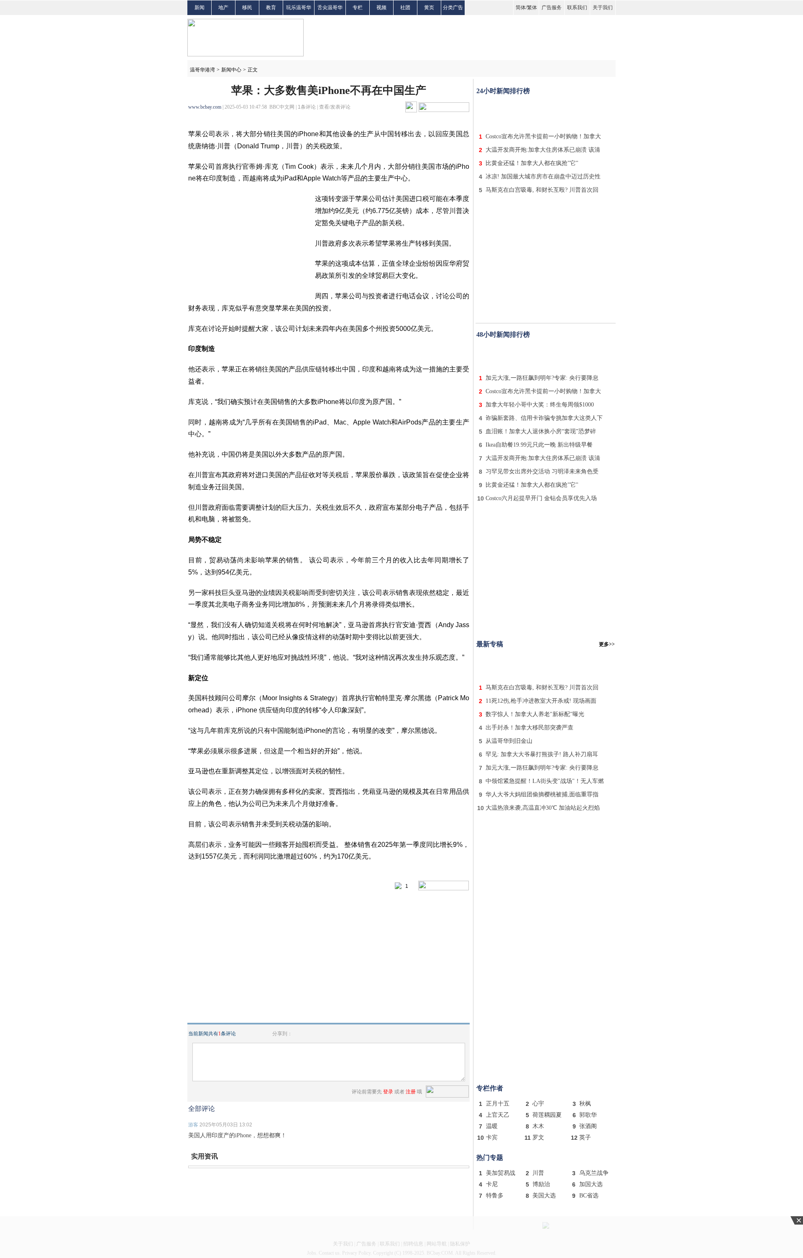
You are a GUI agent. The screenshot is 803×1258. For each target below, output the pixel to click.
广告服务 (552, 7)
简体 (521, 7)
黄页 (429, 7)
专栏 (358, 7)
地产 (223, 7)
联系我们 (577, 7)
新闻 (199, 7)
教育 (271, 7)
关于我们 (603, 7)
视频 (381, 7)
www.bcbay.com (204, 107)
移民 (247, 7)
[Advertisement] (546, 112)
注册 (411, 1092)
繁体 (532, 7)
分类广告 (453, 7)
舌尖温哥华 (330, 7)
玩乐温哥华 (298, 7)
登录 (388, 1092)
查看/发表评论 (334, 107)
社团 (405, 7)
